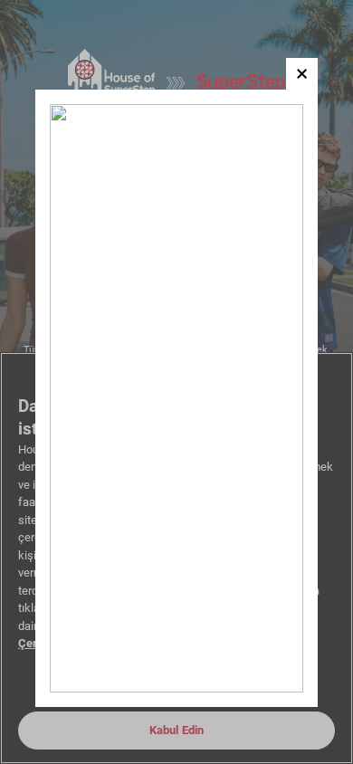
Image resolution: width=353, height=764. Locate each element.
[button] (302, 74)
